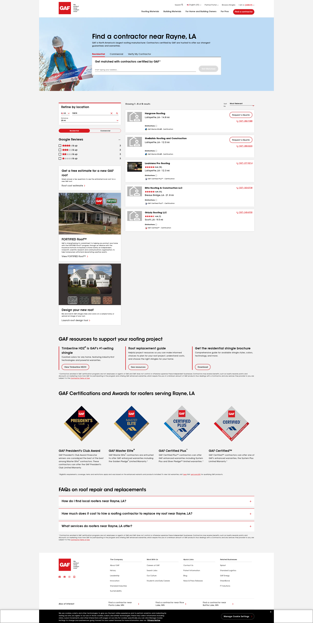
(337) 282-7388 (244, 121)
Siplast (223, 565)
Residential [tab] (98, 54)
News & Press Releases (193, 581)
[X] (65, 577)
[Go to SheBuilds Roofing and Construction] (134, 142)
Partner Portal (211, 5)
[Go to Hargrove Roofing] (134, 117)
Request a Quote (241, 115)
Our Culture (151, 576)
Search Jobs (152, 571)
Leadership (114, 576)
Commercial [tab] (116, 54)
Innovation (114, 581)
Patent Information (191, 571)
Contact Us (188, 565)
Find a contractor (244, 12)
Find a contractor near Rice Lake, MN (170, 604)
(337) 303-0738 (244, 188)
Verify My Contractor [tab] (139, 54)
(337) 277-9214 (244, 163)
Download (203, 367)
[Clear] (111, 112)
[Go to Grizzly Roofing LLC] (134, 216)
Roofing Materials (150, 12)
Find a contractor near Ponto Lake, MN (120, 604)
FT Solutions (225, 586)
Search (178, 5)
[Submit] (116, 112)
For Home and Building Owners (201, 12)
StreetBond (225, 581)
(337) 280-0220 (244, 146)
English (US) (194, 5)
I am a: (245, 5)
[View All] (156, 126)
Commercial (105, 131)
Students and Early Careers (158, 581)
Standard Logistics (228, 571)
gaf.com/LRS (196, 474)
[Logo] (69, 14)
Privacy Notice (153, 620)
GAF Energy (224, 576)
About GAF (114, 565)
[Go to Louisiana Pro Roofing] (134, 167)
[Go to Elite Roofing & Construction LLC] (134, 191)
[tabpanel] (156, 66)
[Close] (270, 611)
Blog (185, 576)
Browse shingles (228, 5)
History (113, 571)
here (185, 474)
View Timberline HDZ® (75, 367)
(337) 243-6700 (244, 213)
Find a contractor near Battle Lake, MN (214, 604)
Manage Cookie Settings (236, 617)
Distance (64, 118)
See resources (138, 367)
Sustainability (116, 591)
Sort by (225, 105)
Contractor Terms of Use (80, 378)
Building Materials (172, 12)
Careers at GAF (153, 565)
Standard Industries (118, 586)
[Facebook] (60, 577)
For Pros (225, 12)
